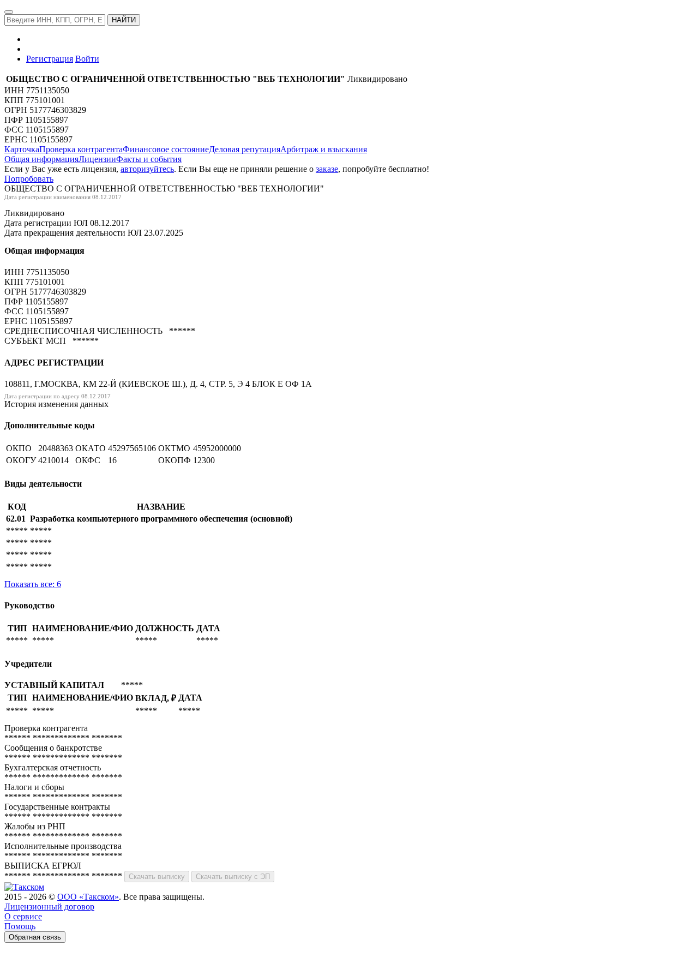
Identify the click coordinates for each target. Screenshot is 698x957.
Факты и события (149, 159)
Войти (87, 58)
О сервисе (23, 916)
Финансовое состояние (166, 149)
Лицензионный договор (49, 906)
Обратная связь (35, 937)
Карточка (21, 149)
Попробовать (28, 178)
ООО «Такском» (88, 896)
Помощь (19, 926)
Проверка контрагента (81, 149)
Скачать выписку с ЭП (233, 876)
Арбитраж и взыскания (323, 149)
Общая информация (41, 159)
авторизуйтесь (147, 169)
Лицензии (97, 159)
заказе (327, 169)
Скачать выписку (157, 876)
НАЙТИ (124, 20)
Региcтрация (49, 58)
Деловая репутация (244, 149)
